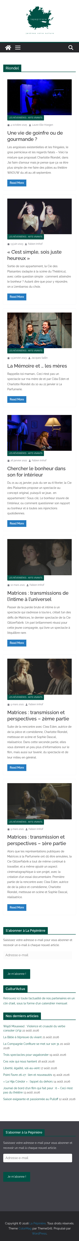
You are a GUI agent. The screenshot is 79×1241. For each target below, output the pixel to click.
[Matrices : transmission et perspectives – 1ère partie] (39, 801)
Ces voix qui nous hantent (20, 1061)
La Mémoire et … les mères (37, 366)
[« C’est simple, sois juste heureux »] (39, 216)
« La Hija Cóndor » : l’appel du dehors (28, 1081)
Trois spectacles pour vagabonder (26, 1054)
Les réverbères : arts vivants (25, 118)
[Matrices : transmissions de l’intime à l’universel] (39, 557)
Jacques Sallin (39, 357)
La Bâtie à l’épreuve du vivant (22, 1037)
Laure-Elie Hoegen (42, 124)
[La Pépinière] (8, 47)
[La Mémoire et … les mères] (39, 330)
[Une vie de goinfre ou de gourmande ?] (39, 97)
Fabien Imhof (35, 243)
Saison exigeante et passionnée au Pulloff (30, 1099)
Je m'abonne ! (16, 973)
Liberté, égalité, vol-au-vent (21, 1068)
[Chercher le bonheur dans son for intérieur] (39, 433)
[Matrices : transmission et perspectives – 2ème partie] (39, 677)
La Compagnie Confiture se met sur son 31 (31, 1043)
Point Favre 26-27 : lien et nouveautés (27, 1074)
